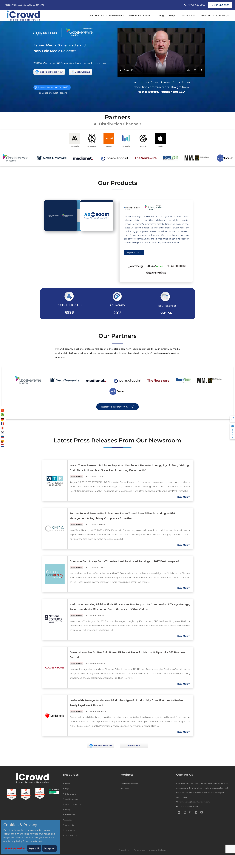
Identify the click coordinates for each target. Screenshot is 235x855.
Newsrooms (115, 15)
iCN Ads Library (70, 835)
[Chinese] (2, 410)
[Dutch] (2, 445)
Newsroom (134, 745)
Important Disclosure (157, 850)
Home (67, 784)
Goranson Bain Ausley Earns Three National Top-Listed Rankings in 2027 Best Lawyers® (124, 561)
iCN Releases (69, 830)
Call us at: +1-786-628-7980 (188, 806)
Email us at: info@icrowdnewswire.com (193, 802)
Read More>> (183, 497)
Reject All (34, 848)
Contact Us (222, 15)
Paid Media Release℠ (129, 784)
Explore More (134, 252)
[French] (2, 423)
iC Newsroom (70, 794)
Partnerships (188, 15)
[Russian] (2, 436)
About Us (206, 15)
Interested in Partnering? (115, 406)
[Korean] (2, 432)
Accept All (49, 848)
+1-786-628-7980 (196, 5)
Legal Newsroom (71, 799)
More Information (15, 848)
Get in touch (182, 797)
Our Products (96, 15)
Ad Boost (125, 789)
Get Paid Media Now (51, 72)
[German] (2, 419)
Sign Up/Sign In (221, 5)
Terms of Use (139, 850)
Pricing (160, 15)
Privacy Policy (124, 850)
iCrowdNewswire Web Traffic (53, 87)
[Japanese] (2, 428)
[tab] (60, 215)
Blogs (172, 15)
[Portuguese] (2, 415)
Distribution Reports (139, 15)
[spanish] (2, 441)
